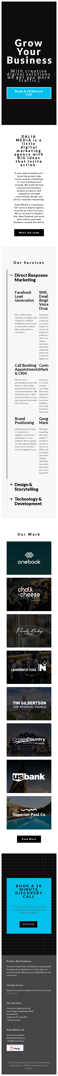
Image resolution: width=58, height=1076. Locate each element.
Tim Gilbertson (27, 693)
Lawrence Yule (26, 656)
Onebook (20, 547)
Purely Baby (24, 620)
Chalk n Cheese (27, 583)
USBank (19, 765)
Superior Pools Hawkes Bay (27, 803)
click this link (12, 993)
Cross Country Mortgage (26, 730)
